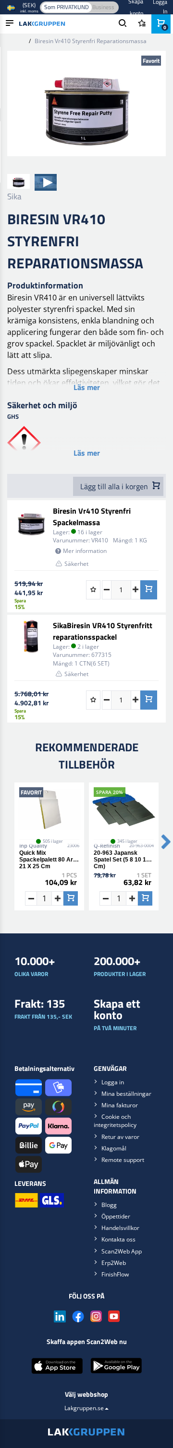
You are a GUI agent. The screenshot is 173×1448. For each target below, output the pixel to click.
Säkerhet (76, 564)
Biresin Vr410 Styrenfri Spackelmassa (92, 516)
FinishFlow (115, 1274)
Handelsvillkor (120, 1228)
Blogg (109, 1205)
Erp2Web (113, 1263)
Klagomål (113, 1148)
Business (103, 6)
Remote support (122, 1160)
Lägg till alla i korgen (115, 486)
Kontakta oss (118, 1239)
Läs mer (87, 387)
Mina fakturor (119, 1105)
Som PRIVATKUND (66, 6)
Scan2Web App (121, 1251)
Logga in (112, 1082)
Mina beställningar (126, 1094)
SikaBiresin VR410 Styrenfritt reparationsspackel (102, 631)
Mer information (85, 551)
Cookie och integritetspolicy (115, 1121)
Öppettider (115, 1216)
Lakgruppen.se (84, 1408)
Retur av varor (120, 1137)
